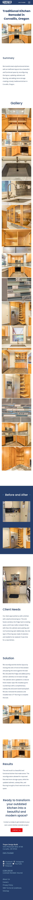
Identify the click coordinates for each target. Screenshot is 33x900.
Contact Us (16, 830)
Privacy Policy (8, 885)
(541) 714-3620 (21, 2)
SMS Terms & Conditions (12, 888)
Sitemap (6, 891)
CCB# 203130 (8, 870)
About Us (6, 879)
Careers (6, 882)
